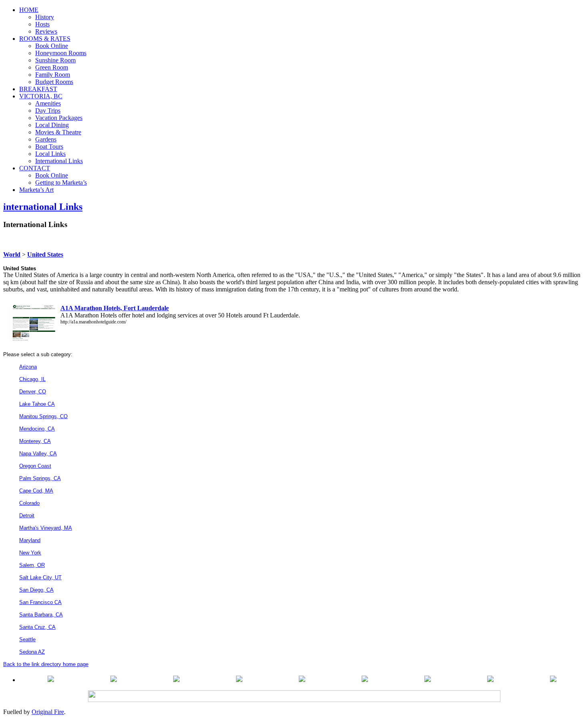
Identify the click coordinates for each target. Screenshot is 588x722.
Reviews (46, 31)
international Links (42, 206)
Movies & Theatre (58, 132)
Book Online (51, 45)
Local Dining (52, 125)
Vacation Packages (58, 117)
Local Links (50, 153)
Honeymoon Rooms (60, 53)
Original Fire (48, 711)
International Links (59, 161)
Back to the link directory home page (45, 664)
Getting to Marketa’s (61, 182)
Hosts (42, 24)
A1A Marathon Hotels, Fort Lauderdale (114, 308)
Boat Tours (49, 146)
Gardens (45, 139)
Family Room (52, 74)
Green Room (51, 67)
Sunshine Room (55, 60)
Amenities (48, 103)
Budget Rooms (54, 81)
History (44, 17)
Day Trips (47, 110)
